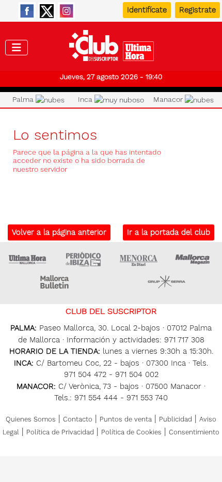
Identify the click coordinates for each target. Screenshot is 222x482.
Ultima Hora (28, 259)
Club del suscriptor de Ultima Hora (111, 48)
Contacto (77, 419)
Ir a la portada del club (168, 232)
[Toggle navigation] (16, 47)
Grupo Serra (166, 282)
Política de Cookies (131, 432)
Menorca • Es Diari (139, 259)
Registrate (197, 9)
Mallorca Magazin (194, 259)
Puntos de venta (126, 419)
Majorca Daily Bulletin (55, 282)
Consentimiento (194, 432)
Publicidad (175, 419)
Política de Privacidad (60, 432)
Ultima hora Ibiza (83, 259)
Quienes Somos (31, 419)
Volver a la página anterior (59, 232)
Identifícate (147, 9)
